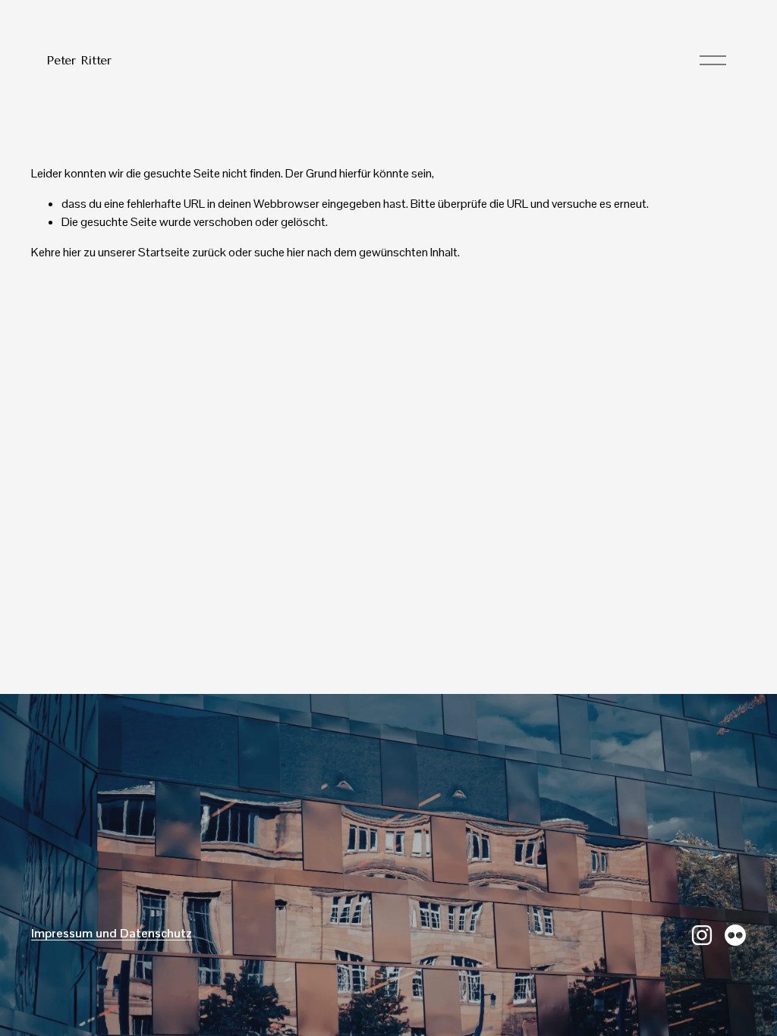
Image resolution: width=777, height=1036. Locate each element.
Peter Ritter (78, 60)
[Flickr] (735, 935)
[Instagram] (702, 935)
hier (72, 252)
